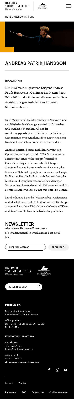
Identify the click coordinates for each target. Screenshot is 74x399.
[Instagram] (57, 369)
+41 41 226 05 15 (13, 346)
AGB (24, 392)
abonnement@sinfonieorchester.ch (22, 362)
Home (8, 17)
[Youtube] (65, 369)
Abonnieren (58, 247)
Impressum (10, 392)
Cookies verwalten (58, 392)
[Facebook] (49, 369)
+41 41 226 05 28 (13, 358)
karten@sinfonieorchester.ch (19, 349)
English (22, 383)
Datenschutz (38, 392)
